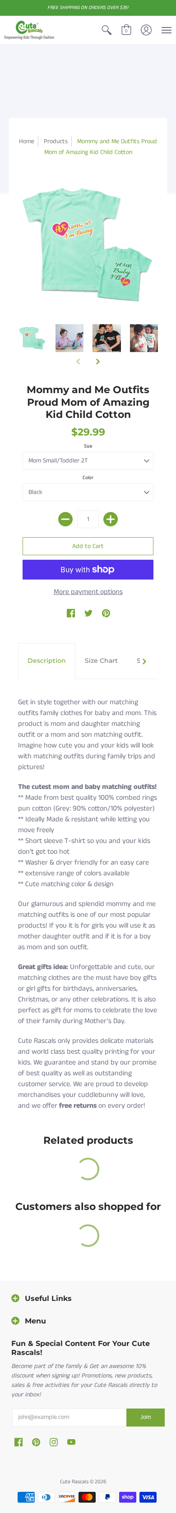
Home (26, 141)
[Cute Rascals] (29, 30)
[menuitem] (106, 30)
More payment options (88, 592)
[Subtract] (65, 519)
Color (88, 477)
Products (56, 141)
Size (88, 446)
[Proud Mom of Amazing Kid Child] (32, 338)
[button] (106, 30)
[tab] (46, 661)
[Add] (110, 519)
